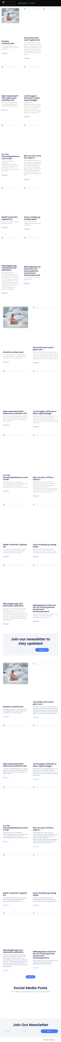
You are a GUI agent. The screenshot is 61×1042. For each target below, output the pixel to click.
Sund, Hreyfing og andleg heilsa (32, 218)
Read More (5, 53)
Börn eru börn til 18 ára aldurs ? (32, 157)
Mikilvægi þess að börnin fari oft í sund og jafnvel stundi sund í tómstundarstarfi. (32, 271)
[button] (30, 976)
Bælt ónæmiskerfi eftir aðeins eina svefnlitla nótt (10, 98)
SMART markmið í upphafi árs (10, 218)
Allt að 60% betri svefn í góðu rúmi (32, 39)
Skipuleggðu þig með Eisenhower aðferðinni (9, 268)
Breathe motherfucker (8, 42)
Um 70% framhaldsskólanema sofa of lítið (12, 156)
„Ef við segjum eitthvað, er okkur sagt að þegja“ (32, 98)
